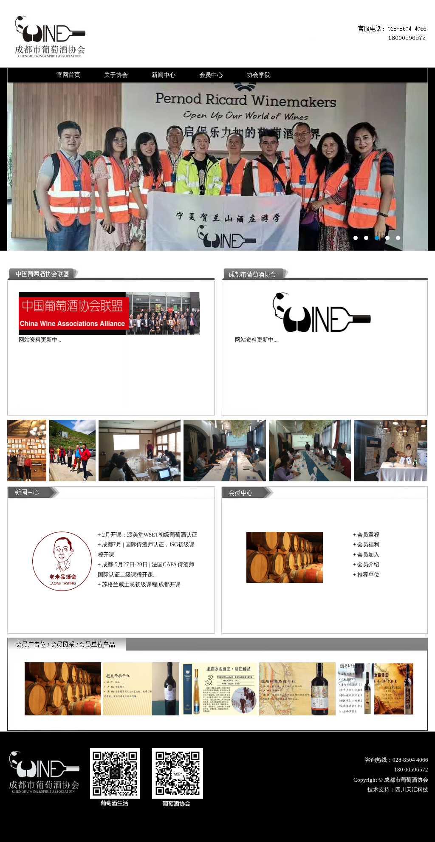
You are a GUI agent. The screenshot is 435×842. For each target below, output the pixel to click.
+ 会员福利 (366, 544)
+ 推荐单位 (366, 574)
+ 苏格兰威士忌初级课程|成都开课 (139, 584)
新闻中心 (163, 75)
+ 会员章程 (366, 534)
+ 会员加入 (366, 554)
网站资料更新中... (40, 339)
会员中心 (211, 75)
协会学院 (259, 75)
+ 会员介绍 (366, 564)
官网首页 (68, 75)
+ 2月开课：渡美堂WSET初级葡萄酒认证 (147, 534)
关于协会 (116, 75)
